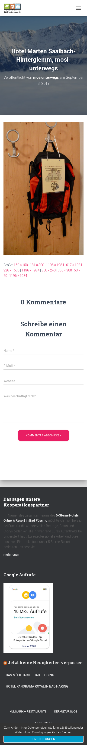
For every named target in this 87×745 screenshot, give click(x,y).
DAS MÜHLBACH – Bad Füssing (30, 675)
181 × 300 (37, 265)
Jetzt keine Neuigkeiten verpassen (45, 662)
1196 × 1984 (55, 265)
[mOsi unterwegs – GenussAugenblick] (14, 8)
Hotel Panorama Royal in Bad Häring (37, 686)
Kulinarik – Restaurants (28, 711)
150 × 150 (21, 265)
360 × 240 (49, 270)
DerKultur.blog (65, 711)
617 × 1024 (74, 265)
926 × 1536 (11, 270)
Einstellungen (43, 739)
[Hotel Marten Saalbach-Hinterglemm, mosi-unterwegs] (43, 188)
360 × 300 (65, 270)
